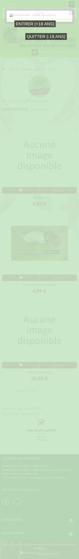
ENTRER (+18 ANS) (35, 23)
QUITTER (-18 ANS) (46, 36)
